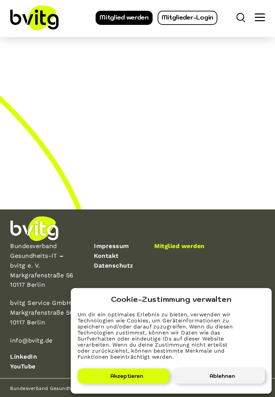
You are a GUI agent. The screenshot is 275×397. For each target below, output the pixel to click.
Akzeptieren (126, 376)
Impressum (111, 245)
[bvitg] (34, 17)
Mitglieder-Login (187, 17)
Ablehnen (222, 376)
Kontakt (106, 255)
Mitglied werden (124, 17)
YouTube (23, 366)
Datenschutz (113, 265)
